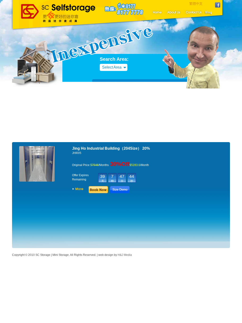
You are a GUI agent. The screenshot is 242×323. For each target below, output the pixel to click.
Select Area (111, 67)
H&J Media (125, 255)
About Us (173, 12)
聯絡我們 (193, 12)
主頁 (156, 12)
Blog (212, 12)
